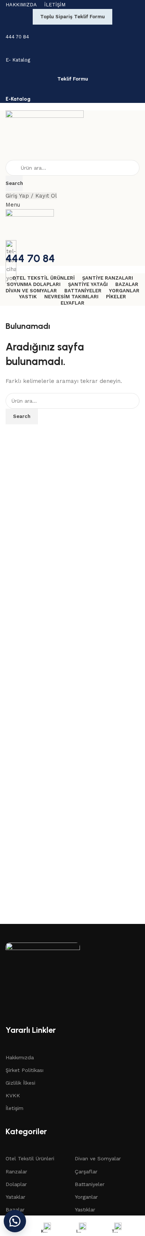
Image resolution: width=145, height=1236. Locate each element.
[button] (15, 1221)
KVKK (13, 1095)
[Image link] (43, 979)
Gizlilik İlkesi (20, 1083)
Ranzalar (16, 1171)
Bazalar (15, 1210)
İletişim (14, 1108)
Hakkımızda (20, 1057)
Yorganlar (86, 1197)
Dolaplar (16, 1184)
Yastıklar (85, 1210)
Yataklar (15, 1197)
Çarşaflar (86, 1171)
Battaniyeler (89, 1184)
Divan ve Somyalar (98, 1158)
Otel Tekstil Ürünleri (30, 1158)
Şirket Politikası (25, 1070)
